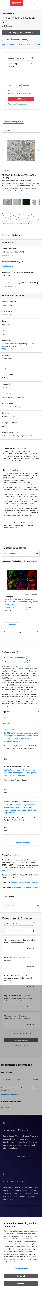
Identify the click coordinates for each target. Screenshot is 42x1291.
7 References (9, 26)
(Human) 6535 (19, 887)
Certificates (25, 44)
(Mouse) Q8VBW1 (31, 882)
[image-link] (21, 150)
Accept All (21, 1284)
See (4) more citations (21, 843)
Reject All (21, 1276)
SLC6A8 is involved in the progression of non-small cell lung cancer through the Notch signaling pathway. (21, 772)
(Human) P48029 (17, 882)
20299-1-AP (7, 186)
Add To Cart (21, 99)
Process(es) (10, 905)
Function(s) (9, 896)
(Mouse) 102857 (32, 887)
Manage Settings (21, 1268)
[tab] (21, 896)
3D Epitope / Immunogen (11, 349)
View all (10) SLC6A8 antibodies (21, 33)
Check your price (14, 91)
